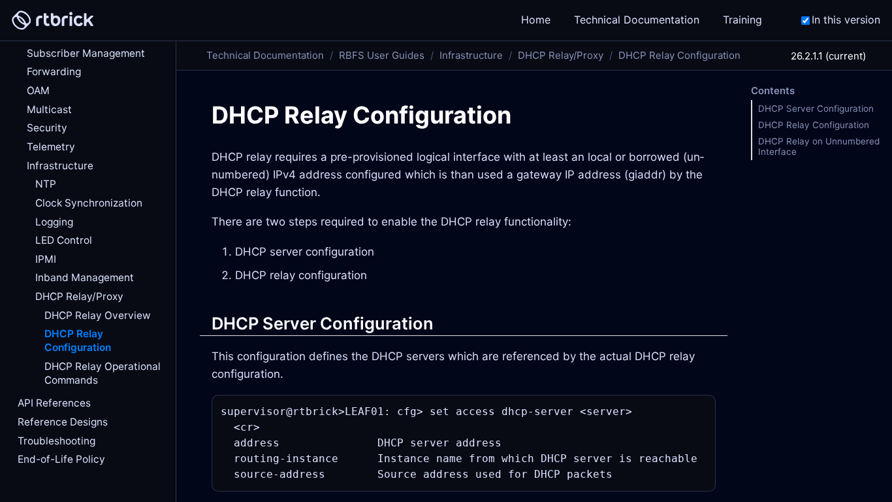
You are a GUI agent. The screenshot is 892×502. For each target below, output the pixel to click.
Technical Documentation (478, 19)
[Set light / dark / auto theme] (658, 20)
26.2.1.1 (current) (828, 56)
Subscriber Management (86, 53)
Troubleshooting (56, 441)
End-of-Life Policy (61, 459)
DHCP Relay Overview (97, 315)
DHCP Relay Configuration (77, 340)
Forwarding (54, 71)
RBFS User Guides (381, 55)
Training (584, 19)
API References (54, 403)
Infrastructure (60, 165)
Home (377, 19)
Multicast (49, 109)
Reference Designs (63, 422)
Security (47, 128)
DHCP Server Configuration (816, 108)
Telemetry (51, 147)
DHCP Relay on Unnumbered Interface (819, 146)
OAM (38, 90)
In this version (846, 19)
